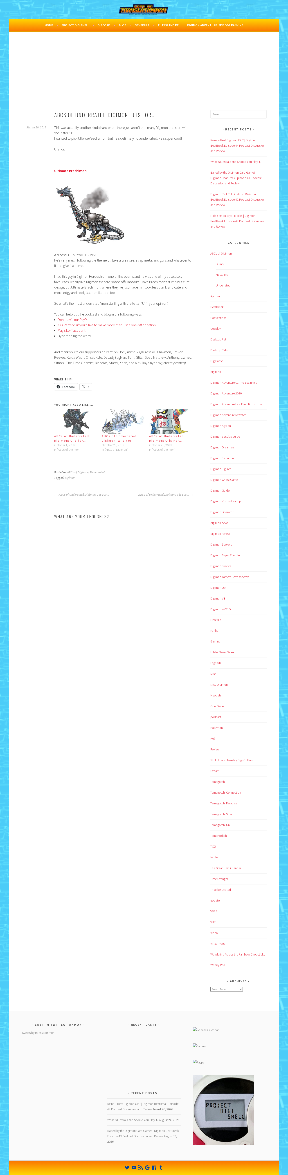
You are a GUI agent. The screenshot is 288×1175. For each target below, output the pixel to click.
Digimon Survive (220, 566)
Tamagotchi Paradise (223, 803)
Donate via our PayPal (73, 319)
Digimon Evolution (222, 458)
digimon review (220, 534)
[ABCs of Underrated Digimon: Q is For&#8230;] (123, 421)
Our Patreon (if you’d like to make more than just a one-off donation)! (108, 325)
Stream (214, 771)
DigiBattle (216, 361)
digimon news (219, 523)
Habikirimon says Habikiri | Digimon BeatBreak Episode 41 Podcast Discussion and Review (237, 221)
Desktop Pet (218, 339)
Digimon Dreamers (222, 447)
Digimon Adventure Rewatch (228, 415)
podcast (215, 717)
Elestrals (215, 620)
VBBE (213, 911)
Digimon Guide (220, 490)
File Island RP (168, 25)
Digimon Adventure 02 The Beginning (233, 382)
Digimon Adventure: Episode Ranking (215, 25)
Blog (122, 25)
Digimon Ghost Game (224, 480)
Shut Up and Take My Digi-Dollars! (231, 760)
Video (214, 933)
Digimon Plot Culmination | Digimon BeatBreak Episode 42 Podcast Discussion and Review (237, 199)
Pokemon (216, 728)
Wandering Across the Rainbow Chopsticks (237, 954)
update (215, 900)
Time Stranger (219, 879)
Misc (213, 674)
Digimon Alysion (220, 426)
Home (49, 25)
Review (214, 749)
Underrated (97, 472)
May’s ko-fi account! (72, 330)
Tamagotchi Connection (225, 792)
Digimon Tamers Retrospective (229, 577)
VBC (213, 922)
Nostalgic (222, 275)
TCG (213, 846)
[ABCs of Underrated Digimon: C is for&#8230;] (75, 421)
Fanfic (214, 631)
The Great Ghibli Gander (225, 868)
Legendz (215, 663)
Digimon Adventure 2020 (226, 393)
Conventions (218, 318)
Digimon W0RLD (220, 609)
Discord (104, 25)
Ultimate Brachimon (70, 170)
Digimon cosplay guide (225, 436)
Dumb (220, 264)
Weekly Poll (217, 965)
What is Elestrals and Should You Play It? (235, 162)
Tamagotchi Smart (222, 814)
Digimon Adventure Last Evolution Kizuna (236, 404)
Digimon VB (217, 598)
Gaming (215, 641)
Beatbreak (216, 307)
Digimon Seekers (221, 544)
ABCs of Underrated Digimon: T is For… (83, 494)
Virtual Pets (217, 944)
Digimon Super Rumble (225, 555)
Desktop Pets (218, 350)
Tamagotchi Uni (220, 825)
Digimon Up (218, 588)
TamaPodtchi (218, 836)
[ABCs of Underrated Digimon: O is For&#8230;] (170, 421)
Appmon (215, 296)
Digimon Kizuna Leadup (225, 501)
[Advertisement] (144, 76)
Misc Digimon (219, 685)
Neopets (215, 695)
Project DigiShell (75, 25)
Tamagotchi (217, 782)
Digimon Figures (220, 469)
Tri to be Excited (220, 890)
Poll (212, 738)
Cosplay (215, 329)
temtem (215, 857)
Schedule (142, 25)
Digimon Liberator (221, 512)
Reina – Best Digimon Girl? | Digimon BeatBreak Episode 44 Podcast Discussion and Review (237, 145)
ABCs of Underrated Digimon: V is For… (164, 494)
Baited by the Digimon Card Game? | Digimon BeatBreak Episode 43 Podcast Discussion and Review (235, 177)
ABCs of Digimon (78, 472)
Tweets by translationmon (38, 1033)
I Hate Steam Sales (222, 652)
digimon (70, 477)
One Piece (217, 706)
